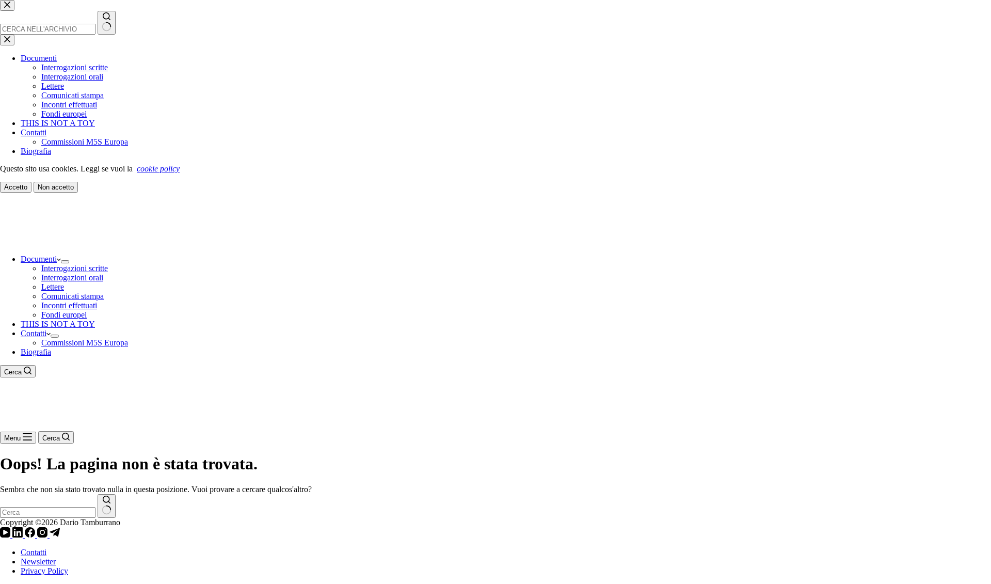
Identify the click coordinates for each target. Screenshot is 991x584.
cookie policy (158, 168)
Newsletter (38, 561)
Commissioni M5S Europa (84, 342)
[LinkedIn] (18, 534)
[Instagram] (43, 534)
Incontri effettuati (69, 305)
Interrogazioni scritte (74, 268)
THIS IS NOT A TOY (58, 324)
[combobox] (47, 512)
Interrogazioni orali (72, 277)
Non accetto (56, 187)
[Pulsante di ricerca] (107, 506)
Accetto (15, 187)
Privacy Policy (44, 570)
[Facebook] (31, 534)
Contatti (33, 333)
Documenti (39, 259)
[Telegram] (55, 534)
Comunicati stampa (72, 296)
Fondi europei (64, 314)
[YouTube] (6, 534)
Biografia (36, 352)
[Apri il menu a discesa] (65, 261)
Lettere (52, 286)
